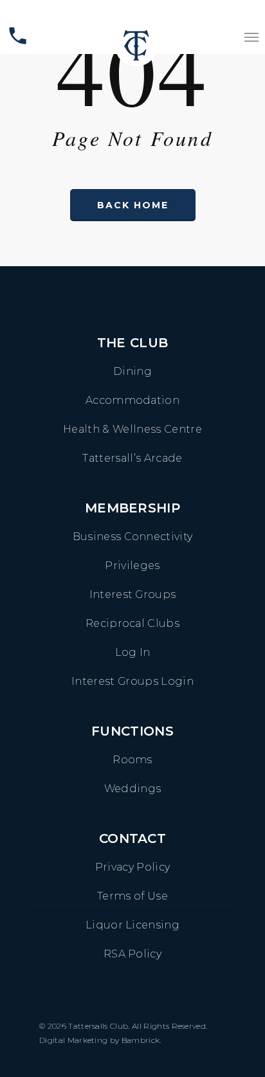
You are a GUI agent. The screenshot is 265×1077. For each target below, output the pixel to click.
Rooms (132, 760)
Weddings (132, 789)
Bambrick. (141, 1040)
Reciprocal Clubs (132, 623)
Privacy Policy (132, 867)
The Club (133, 342)
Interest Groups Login (132, 681)
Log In (133, 652)
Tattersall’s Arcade (132, 458)
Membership (132, 508)
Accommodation (132, 400)
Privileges (132, 565)
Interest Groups (132, 594)
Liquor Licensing (132, 925)
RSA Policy (132, 954)
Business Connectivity (133, 536)
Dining (132, 371)
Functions (132, 731)
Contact (132, 838)
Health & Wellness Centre (132, 429)
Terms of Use (132, 896)
